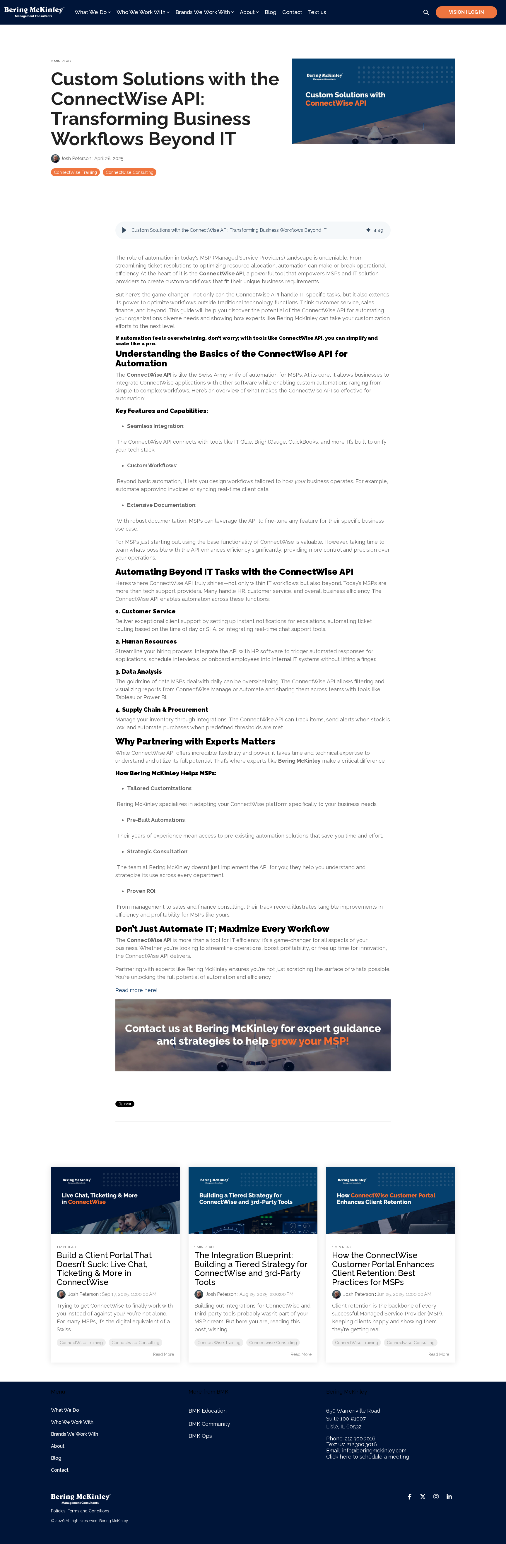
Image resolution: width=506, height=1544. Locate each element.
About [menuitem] (57, 1446)
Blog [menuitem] (56, 1458)
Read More (163, 1354)
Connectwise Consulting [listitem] (135, 1342)
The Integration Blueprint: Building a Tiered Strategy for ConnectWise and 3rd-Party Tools (250, 1268)
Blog (270, 12)
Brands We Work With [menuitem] (74, 1434)
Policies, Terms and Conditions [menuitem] (80, 1511)
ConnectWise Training (75, 172)
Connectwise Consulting (129, 172)
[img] (368, 230)
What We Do (91, 12)
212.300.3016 (360, 1438)
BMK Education (208, 1411)
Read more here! (136, 990)
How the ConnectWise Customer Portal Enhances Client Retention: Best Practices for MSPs (383, 1268)
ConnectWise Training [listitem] (81, 1342)
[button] (124, 230)
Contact (292, 12)
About (247, 12)
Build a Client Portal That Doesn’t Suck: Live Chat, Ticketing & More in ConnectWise (104, 1268)
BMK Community (209, 1424)
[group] (253, 230)
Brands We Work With (202, 12)
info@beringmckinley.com (374, 1450)
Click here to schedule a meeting (367, 1457)
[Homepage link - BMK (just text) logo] (81, 1501)
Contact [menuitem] (60, 1470)
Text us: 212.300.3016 (351, 1444)
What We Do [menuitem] (65, 1410)
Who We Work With (141, 12)
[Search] (426, 12)
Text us (317, 12)
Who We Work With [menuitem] (72, 1422)
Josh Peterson (76, 158)
